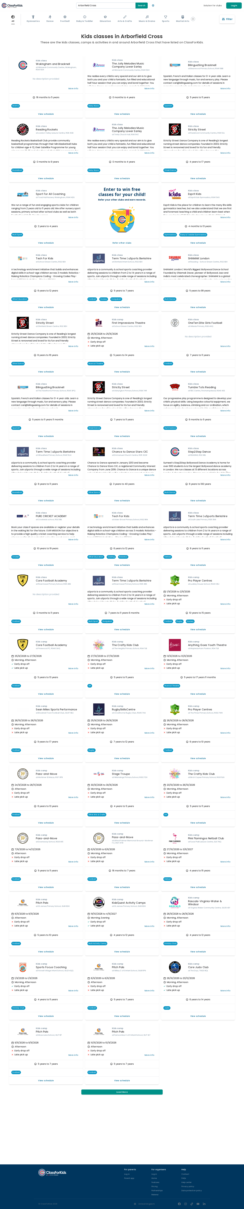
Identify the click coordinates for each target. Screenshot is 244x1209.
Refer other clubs (122, 242)
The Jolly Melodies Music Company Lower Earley (128, 65)
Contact (185, 1174)
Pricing (155, 1186)
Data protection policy (191, 1190)
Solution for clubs (213, 5)
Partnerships (157, 1190)
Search (141, 5)
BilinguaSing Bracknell (202, 65)
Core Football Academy (51, 580)
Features (155, 1182)
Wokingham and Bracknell (53, 64)
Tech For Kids (44, 258)
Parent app (129, 1178)
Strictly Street (197, 129)
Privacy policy (187, 1186)
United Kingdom (146, 1203)
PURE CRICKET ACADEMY (51, 516)
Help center (186, 1182)
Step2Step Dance (199, 451)
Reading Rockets (47, 129)
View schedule (46, 114)
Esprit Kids (194, 194)
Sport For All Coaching (50, 194)
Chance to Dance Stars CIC (130, 451)
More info (73, 88)
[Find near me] (153, 5)
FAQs (183, 1178)
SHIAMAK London (199, 258)
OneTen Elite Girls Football (205, 323)
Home (154, 1178)
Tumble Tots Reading (202, 387)
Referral (155, 1194)
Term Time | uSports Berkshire (131, 258)
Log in (234, 5)
